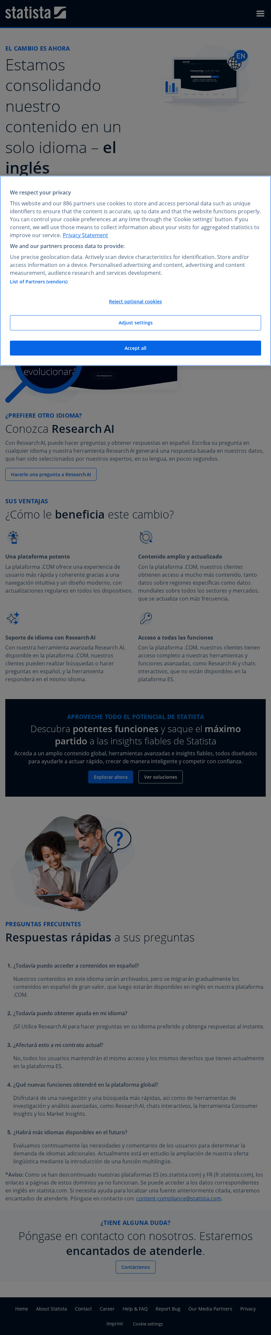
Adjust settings (136, 322)
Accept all (135, 348)
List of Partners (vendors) (38, 282)
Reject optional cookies (135, 302)
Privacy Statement (85, 235)
